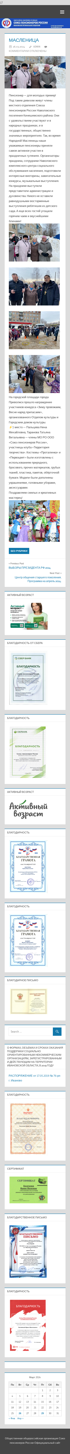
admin (36, 46)
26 (20, 1413)
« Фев (12, 1418)
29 (42, 1413)
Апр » (20, 1418)
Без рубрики (19, 550)
